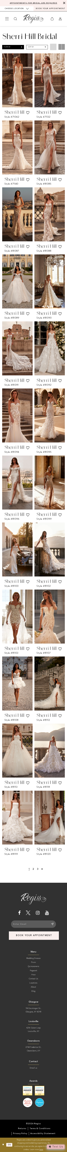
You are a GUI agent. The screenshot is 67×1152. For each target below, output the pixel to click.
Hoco (33, 975)
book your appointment (34, 935)
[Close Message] (64, 3)
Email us (33, 1068)
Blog (33, 991)
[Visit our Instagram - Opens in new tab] (38, 913)
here (41, 1150)
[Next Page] (42, 869)
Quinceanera (33, 966)
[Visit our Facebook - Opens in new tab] (19, 913)
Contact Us (33, 979)
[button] (7, 19)
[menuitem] (17, 8)
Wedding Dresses (33, 958)
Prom (33, 962)
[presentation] (17, 80)
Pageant (33, 971)
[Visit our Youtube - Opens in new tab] (47, 913)
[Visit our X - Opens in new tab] (28, 913)
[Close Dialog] (3, 1145)
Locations (33, 983)
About (33, 987)
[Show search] (15, 18)
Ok (9, 1145)
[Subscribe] (52, 924)
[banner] (33, 18)
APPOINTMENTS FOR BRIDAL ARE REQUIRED (33, 3)
